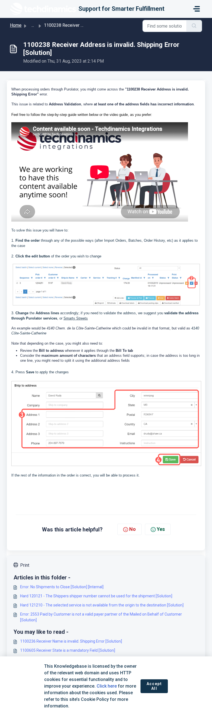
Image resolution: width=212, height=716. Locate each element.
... (32, 25)
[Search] (194, 26)
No (132, 529)
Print (24, 565)
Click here (107, 686)
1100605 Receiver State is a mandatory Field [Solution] (67, 650)
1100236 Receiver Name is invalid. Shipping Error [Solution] (71, 641)
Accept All (154, 686)
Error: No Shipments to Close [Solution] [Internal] (62, 587)
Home (16, 25)
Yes (161, 529)
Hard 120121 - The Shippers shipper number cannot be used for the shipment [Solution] (96, 596)
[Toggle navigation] (196, 9)
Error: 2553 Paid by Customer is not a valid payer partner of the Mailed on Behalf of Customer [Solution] (101, 617)
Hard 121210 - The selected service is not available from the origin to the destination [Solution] (102, 605)
